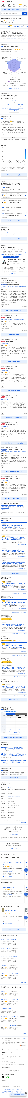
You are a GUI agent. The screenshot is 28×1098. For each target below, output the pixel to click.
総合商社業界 (3, 22)
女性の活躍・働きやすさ (12, 424)
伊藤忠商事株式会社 (8, 887)
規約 (24, 1091)
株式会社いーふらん (10, 910)
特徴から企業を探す (12, 1062)
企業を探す (3, 6)
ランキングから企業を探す (7, 1064)
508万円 (14, 1004)
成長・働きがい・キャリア (13, 478)
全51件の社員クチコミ (12, 38)
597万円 (14, 1012)
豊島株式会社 (4, 578)
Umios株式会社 (5, 660)
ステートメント (5, 1092)
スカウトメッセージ (6, 1056)
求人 (10, 26)
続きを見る (22, 40)
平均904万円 (23, 21)
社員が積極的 (4, 506)
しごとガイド (4, 1070)
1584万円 (14, 944)
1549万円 (14, 952)
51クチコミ (16, 21)
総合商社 (10, 787)
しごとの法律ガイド (16, 1069)
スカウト (19, 6)
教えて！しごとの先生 (6, 1069)
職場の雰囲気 (9, 368)
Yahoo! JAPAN (19, 1089)
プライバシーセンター (17, 1091)
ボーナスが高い (5, 509)
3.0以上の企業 (10, 22)
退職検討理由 (9, 341)
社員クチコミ (16, 26)
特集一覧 (14, 6)
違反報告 (25, 306)
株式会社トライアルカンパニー (9, 681)
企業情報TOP (17, 1049)
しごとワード (11, 1070)
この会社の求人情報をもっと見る (19, 593)
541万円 (14, 1021)
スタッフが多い (12, 506)
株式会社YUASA (5, 638)
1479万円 (14, 961)
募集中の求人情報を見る (9, 876)
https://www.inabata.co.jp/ (14, 796)
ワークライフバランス (12, 397)
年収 (23, 26)
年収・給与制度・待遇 (13, 284)
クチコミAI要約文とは (20, 254)
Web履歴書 (19, 1056)
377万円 (14, 995)
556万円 (14, 1029)
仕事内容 (8, 317)
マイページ (25, 6)
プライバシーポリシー (7, 1091)
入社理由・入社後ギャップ (14, 449)
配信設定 (3, 1058)
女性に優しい (20, 506)
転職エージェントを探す (19, 1064)
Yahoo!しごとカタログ (8, 1049)
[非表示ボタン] (26, 1093)
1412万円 (14, 969)
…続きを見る (9, 871)
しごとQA (9, 6)
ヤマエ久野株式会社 (6, 617)
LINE (10, 1077)
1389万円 (14, 978)
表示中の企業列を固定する (10, 711)
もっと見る (23, 822)
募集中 (10, 729)
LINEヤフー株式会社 (6, 1083)
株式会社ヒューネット (7, 597)
